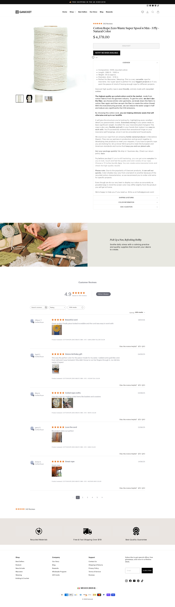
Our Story (93, 12)
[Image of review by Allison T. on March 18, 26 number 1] (57, 330)
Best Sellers (82, 12)
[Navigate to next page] (102, 497)
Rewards (109, 12)
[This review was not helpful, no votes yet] (143, 346)
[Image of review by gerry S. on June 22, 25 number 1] (57, 437)
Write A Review (103, 294)
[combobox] (57, 307)
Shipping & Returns (96, 565)
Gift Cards (56, 575)
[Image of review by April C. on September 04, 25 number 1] (57, 369)
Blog (101, 12)
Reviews (92, 575)
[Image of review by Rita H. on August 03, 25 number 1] (57, 403)
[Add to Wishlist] (95, 56)
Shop (72, 12)
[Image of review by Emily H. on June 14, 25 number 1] (57, 472)
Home (64, 12)
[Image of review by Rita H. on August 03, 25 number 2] (68, 403)
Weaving (19, 575)
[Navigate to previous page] (73, 497)
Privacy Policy (94, 568)
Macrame (19, 571)
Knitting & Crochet (22, 578)
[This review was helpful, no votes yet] (139, 346)
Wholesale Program (59, 571)
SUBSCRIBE (147, 570)
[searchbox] (37, 307)
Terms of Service (95, 571)
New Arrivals (20, 568)
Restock (18, 565)
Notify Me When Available (106, 53)
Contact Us (93, 561)
